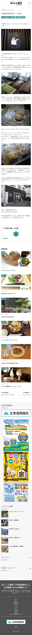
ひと (16, 608)
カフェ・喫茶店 (11, 17)
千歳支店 (22, 17)
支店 (17, 17)
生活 (16, 606)
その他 (16, 610)
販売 (16, 601)
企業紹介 (16, 603)
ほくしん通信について (16, 614)
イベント (16, 605)
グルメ (3, 17)
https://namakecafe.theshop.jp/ (9, 211)
